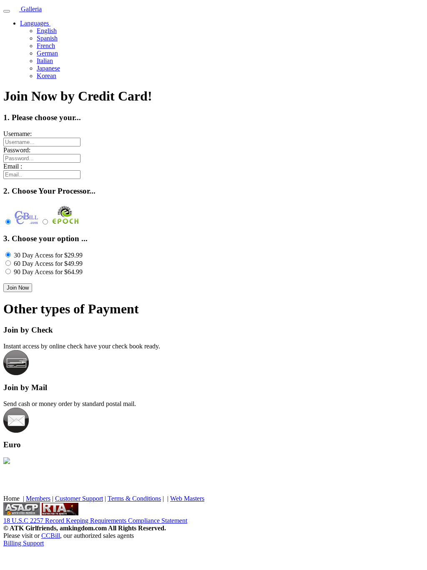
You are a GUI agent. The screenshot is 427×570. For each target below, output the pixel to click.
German (47, 53)
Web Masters (187, 498)
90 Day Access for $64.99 (48, 271)
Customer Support (79, 498)
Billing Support (23, 543)
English (47, 30)
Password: (16, 150)
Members (38, 498)
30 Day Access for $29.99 (48, 255)
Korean (46, 75)
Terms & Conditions (134, 498)
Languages (35, 23)
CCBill (50, 535)
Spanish (47, 38)
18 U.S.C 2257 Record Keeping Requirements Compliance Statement (95, 520)
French (46, 45)
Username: (17, 133)
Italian (45, 60)
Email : (12, 166)
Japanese (48, 68)
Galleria (30, 9)
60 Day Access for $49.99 (48, 263)
